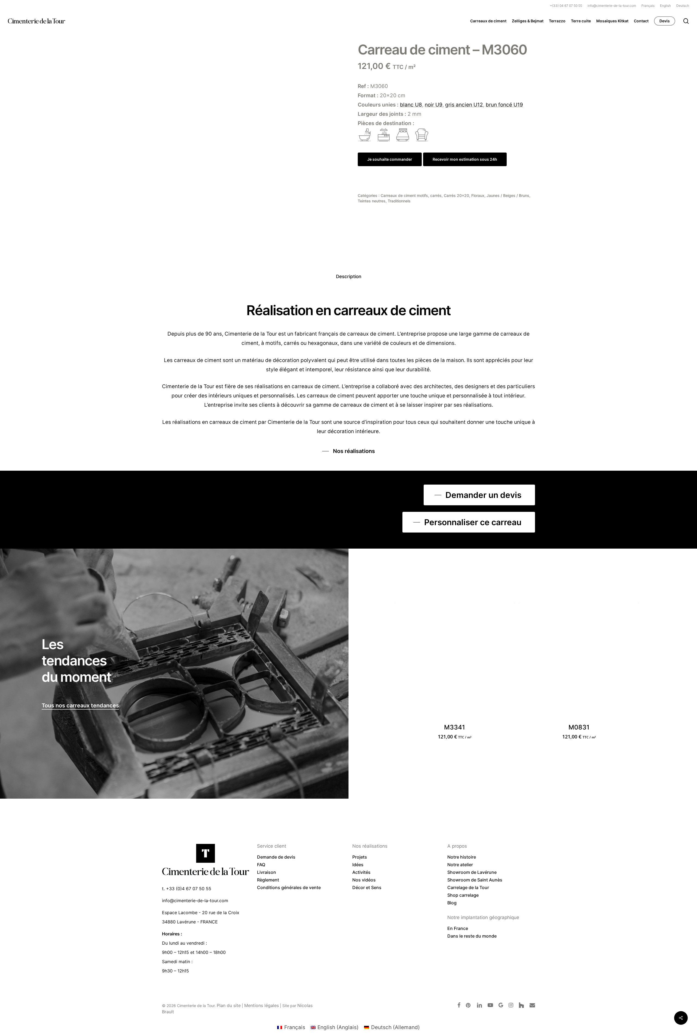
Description (348, 276)
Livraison (266, 872)
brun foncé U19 (504, 105)
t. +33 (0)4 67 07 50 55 (186, 888)
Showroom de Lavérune (472, 872)
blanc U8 (411, 105)
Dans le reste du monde (472, 936)
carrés (436, 195)
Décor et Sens (366, 887)
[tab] (349, 277)
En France (457, 928)
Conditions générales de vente (289, 887)
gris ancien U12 (464, 105)
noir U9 (433, 105)
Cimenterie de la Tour (36, 21)
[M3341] (455, 663)
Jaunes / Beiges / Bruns (508, 195)
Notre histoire (461, 857)
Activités (361, 872)
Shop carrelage (463, 895)
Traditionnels (399, 201)
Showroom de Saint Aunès (474, 880)
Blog (452, 902)
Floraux (477, 195)
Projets (359, 857)
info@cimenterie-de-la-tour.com (195, 900)
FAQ (261, 864)
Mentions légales (261, 1005)
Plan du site (229, 1005)
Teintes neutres (372, 201)
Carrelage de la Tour (468, 887)
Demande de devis (276, 857)
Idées (357, 864)
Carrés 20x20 (456, 195)
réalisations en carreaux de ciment (214, 422)
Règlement (268, 880)
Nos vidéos (364, 880)
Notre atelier (460, 864)
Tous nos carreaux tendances (80, 705)
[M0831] (579, 663)
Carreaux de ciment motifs (404, 195)
